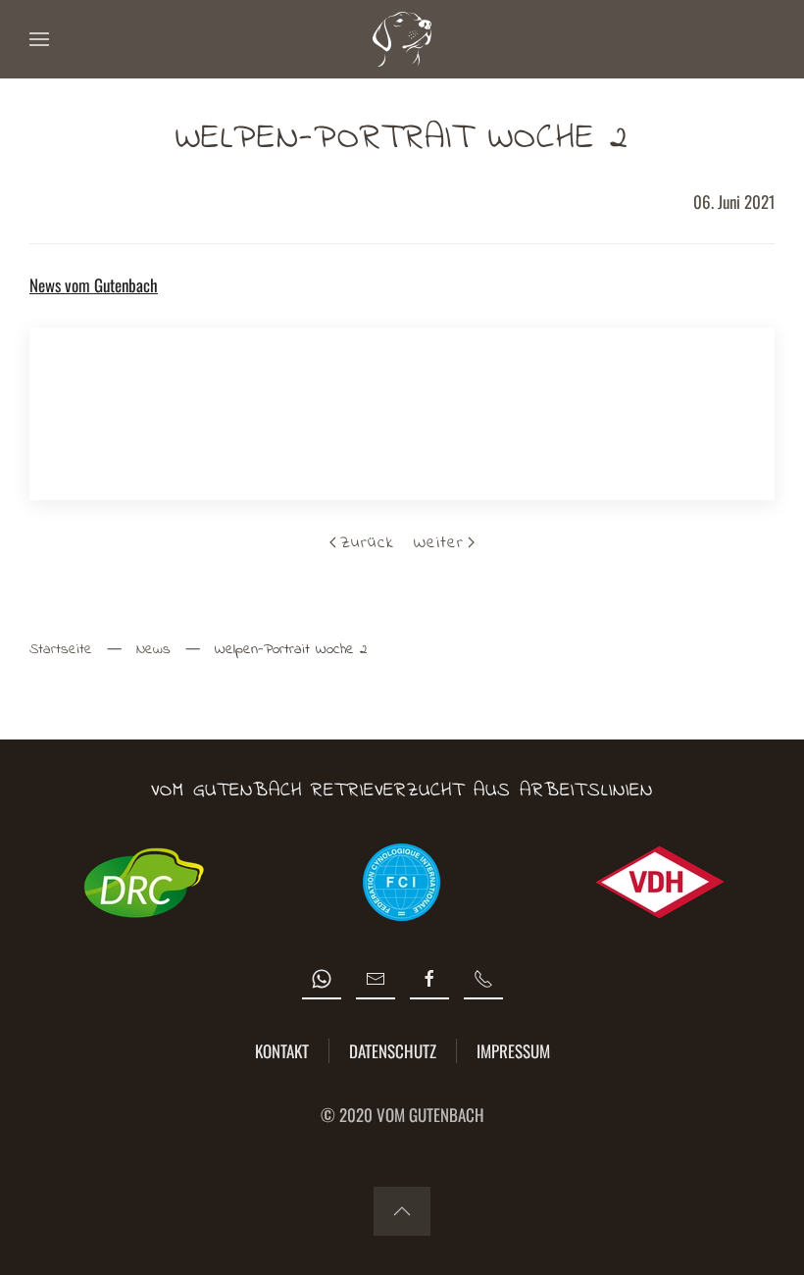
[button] (39, 39)
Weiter (439, 543)
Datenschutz (392, 1051)
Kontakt (282, 1051)
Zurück (367, 543)
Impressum (513, 1051)
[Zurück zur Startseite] (402, 39)
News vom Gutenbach (93, 285)
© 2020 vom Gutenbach (402, 1114)
